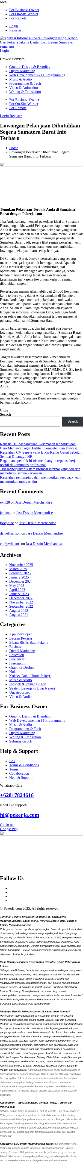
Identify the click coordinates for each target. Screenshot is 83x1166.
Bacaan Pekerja (20, 638)
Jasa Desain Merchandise (33, 502)
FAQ (13, 761)
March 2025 (18, 569)
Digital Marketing (22, 71)
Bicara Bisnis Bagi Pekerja (28, 642)
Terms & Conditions (24, 765)
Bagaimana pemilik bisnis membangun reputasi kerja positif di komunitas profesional (38, 463)
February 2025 (20, 573)
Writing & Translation (25, 92)
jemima (5, 513)
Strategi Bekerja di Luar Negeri (32, 688)
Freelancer (16, 659)
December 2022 (21, 598)
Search (5, 414)
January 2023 (19, 594)
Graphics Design (21, 667)
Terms (13, 769)
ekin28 (5, 502)
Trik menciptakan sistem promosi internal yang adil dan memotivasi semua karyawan (40, 471)
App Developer (20, 634)
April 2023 (17, 590)
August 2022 (18, 610)
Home (13, 148)
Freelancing (17, 663)
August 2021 (18, 615)
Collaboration (19, 773)
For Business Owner (24, 10)
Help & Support (21, 777)
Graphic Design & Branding (29, 67)
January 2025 (19, 577)
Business (15, 647)
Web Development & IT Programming (37, 75)
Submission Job (20, 741)
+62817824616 (17, 795)
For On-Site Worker (23, 14)
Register (15, 30)
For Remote (18, 18)
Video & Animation (23, 88)
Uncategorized (19, 692)
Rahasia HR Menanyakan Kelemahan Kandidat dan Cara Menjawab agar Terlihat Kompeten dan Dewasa (38, 446)
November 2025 (21, 565)
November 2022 (21, 602)
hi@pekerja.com (19, 815)
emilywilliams (10, 544)
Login (13, 26)
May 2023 (16, 586)
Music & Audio (20, 79)
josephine (7, 523)
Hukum (14, 672)
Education (16, 655)
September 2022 (21, 606)
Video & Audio (20, 697)
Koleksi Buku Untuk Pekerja (30, 676)
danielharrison (10, 533)
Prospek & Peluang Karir (27, 684)
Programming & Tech (25, 83)
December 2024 (21, 581)
